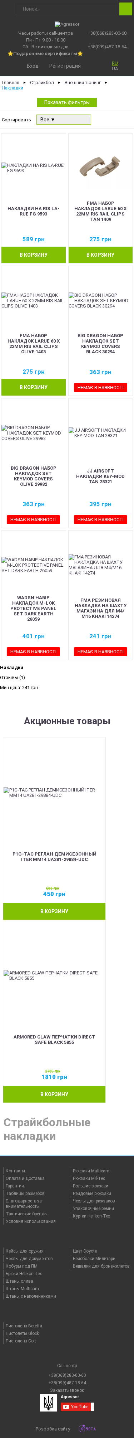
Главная (10, 82)
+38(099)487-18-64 (107, 46)
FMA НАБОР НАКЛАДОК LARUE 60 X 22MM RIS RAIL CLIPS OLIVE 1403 (34, 343)
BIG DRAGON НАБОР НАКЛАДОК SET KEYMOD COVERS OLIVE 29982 (33, 476)
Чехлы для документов (29, 1258)
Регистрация (65, 66)
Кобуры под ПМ (22, 1266)
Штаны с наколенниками (31, 1296)
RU (115, 63)
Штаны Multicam (22, 1288)
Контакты (15, 1170)
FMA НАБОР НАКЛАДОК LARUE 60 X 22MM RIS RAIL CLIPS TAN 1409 (100, 211)
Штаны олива (19, 1281)
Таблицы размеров (25, 1193)
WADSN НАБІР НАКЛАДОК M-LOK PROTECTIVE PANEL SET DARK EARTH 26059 (33, 608)
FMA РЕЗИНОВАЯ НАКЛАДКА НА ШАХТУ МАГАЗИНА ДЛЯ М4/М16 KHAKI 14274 (100, 608)
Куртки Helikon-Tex (91, 1216)
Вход (33, 66)
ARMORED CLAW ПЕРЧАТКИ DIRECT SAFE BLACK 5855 (54, 1039)
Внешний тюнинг (83, 82)
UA (115, 68)
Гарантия (15, 1185)
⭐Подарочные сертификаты (42, 53)
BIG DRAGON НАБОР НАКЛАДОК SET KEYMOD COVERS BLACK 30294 (100, 343)
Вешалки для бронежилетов (101, 1266)
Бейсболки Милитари (94, 1258)
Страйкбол (42, 82)
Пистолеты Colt (21, 1340)
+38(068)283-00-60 (107, 33)
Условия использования (31, 1221)
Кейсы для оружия (25, 1251)
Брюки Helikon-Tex (24, 1273)
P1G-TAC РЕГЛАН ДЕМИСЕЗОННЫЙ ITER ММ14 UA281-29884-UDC (54, 856)
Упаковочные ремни (93, 1208)
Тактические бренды (27, 1213)
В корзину (34, 255)
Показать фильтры (67, 102)
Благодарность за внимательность (24, 1204)
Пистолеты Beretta (24, 1325)
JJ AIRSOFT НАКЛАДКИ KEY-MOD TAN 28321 (100, 476)
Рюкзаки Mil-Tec (89, 1178)
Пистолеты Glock (22, 1333)
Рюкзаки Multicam (91, 1170)
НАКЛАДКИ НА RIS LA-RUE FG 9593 (34, 211)
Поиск (125, 9)
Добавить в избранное (58, 226)
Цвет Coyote (85, 1251)
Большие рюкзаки (90, 1185)
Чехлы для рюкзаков (94, 1201)
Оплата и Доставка (25, 1178)
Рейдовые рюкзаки (92, 1193)
